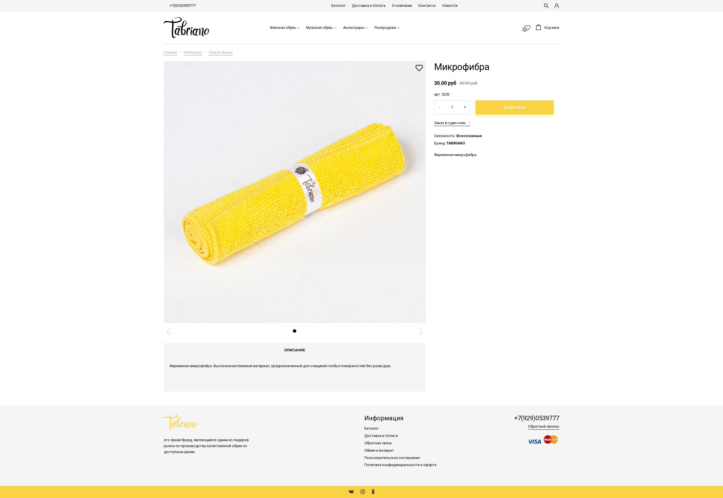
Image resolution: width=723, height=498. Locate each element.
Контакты (427, 5)
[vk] (351, 492)
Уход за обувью (220, 52)
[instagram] (363, 492)
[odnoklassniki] (373, 492)
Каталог (338, 5)
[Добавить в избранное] (419, 68)
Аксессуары (193, 52)
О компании (402, 5)
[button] (294, 331)
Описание (294, 350)
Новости (450, 5)
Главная (170, 52)
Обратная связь (378, 443)
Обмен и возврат (379, 450)
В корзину (514, 107)
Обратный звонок (543, 426)
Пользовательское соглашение (392, 458)
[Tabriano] (186, 27)
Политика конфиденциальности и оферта (400, 465)
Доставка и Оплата (369, 5)
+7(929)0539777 (182, 5)
